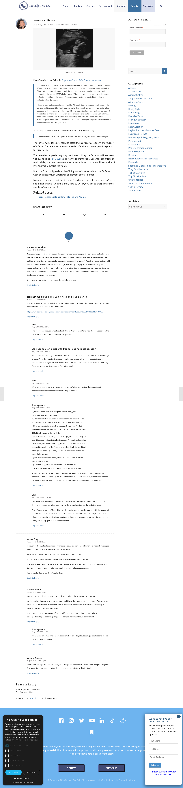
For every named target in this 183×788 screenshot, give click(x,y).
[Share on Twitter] (64, 214)
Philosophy (134, 144)
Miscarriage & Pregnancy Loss (143, 137)
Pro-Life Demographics (140, 147)
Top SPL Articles (136, 172)
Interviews (133, 123)
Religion (132, 155)
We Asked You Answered (140, 183)
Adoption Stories (136, 102)
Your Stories (134, 190)
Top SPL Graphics (137, 176)
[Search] (161, 6)
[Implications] (2, 394)
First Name (135, 40)
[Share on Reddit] (84, 214)
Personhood (55, 25)
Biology (132, 105)
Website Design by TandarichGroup (118, 780)
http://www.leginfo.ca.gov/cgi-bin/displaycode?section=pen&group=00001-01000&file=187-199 (65, 312)
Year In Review (135, 186)
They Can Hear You (138, 169)
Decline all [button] (31, 772)
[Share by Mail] (105, 214)
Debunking (134, 112)
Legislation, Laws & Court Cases (144, 130)
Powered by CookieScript (23, 782)
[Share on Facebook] (43, 214)
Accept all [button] (13, 772)
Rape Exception (136, 151)
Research (133, 162)
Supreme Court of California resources (81, 80)
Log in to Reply (33, 285)
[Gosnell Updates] (181, 394)
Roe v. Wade (57, 158)
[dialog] (23, 750)
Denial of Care (135, 116)
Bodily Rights (134, 109)
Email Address (136, 28)
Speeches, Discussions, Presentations (147, 165)
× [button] (40, 718)
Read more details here (80, 753)
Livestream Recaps (137, 133)
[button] (22, 779)
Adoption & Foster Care (140, 98)
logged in (33, 698)
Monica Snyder (70, 25)
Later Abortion (135, 126)
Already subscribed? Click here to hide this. (163, 773)
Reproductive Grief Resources (143, 158)
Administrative (135, 94)
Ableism (132, 87)
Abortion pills (135, 91)
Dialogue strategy (137, 119)
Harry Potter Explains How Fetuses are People (62, 196)
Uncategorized (135, 179)
